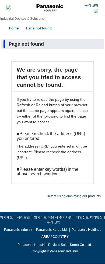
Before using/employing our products (74, 196)
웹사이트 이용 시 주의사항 (53, 217)
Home (14, 28)
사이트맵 (23, 217)
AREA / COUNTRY (55, 237)
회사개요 (6, 217)
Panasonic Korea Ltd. (52, 230)
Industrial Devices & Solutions (22, 19)
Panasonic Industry (18, 230)
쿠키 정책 (91, 5)
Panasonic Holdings (86, 230)
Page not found (39, 28)
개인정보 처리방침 (89, 217)
